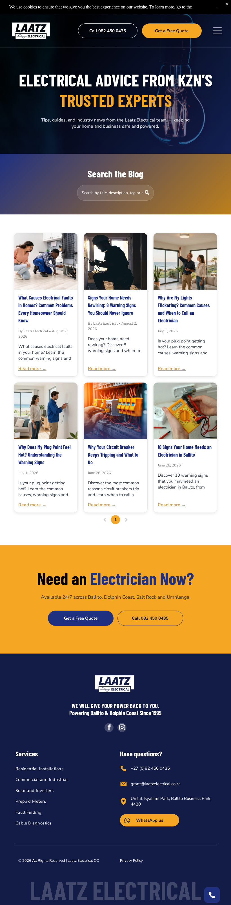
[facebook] (109, 728)
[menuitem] (63, 768)
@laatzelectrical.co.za (161, 784)
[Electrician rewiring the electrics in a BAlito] (115, 261)
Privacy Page (204, 7)
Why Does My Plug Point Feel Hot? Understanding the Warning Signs (44, 454)
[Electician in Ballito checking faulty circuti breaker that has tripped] (115, 411)
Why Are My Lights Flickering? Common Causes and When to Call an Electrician (184, 309)
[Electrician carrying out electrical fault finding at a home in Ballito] (45, 261)
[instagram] (121, 728)
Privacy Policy (131, 860)
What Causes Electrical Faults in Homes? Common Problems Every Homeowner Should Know (45, 309)
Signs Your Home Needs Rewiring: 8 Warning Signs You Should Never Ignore (112, 305)
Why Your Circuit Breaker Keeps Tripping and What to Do (113, 454)
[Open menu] (217, 31)
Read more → (32, 369)
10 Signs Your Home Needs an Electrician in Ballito (185, 451)
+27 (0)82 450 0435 (150, 768)
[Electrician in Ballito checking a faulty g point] (45, 411)
